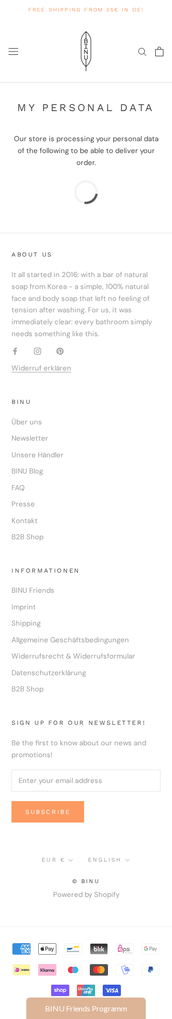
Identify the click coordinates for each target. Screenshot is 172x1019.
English (105, 859)
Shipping (26, 623)
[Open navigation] (13, 51)
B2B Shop (27, 537)
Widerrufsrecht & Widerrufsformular (73, 656)
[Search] (142, 51)
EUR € (53, 859)
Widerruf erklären (41, 368)
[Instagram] (37, 351)
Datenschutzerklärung (48, 673)
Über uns (26, 422)
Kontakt (24, 520)
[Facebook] (15, 351)
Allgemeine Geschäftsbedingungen (70, 640)
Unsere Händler (37, 455)
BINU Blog (27, 471)
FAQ (18, 488)
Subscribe (47, 811)
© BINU (86, 881)
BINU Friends (32, 590)
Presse (23, 504)
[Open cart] (159, 51)
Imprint (23, 607)
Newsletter (29, 438)
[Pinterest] (60, 351)
